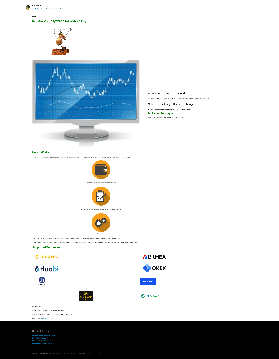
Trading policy (61, 353)
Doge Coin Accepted (40, 338)
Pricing (68, 353)
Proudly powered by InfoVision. (47, 353)
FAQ (60, 8)
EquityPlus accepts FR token (43, 343)
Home (33, 8)
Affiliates (100, 353)
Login (65, 8)
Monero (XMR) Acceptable (42, 341)
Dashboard (39, 8)
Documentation (90, 353)
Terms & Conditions (81, 353)
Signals (44, 8)
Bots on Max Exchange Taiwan (44, 335)
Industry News (50, 8)
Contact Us (56, 8)
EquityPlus (36, 6)
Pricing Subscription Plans (46, 318)
